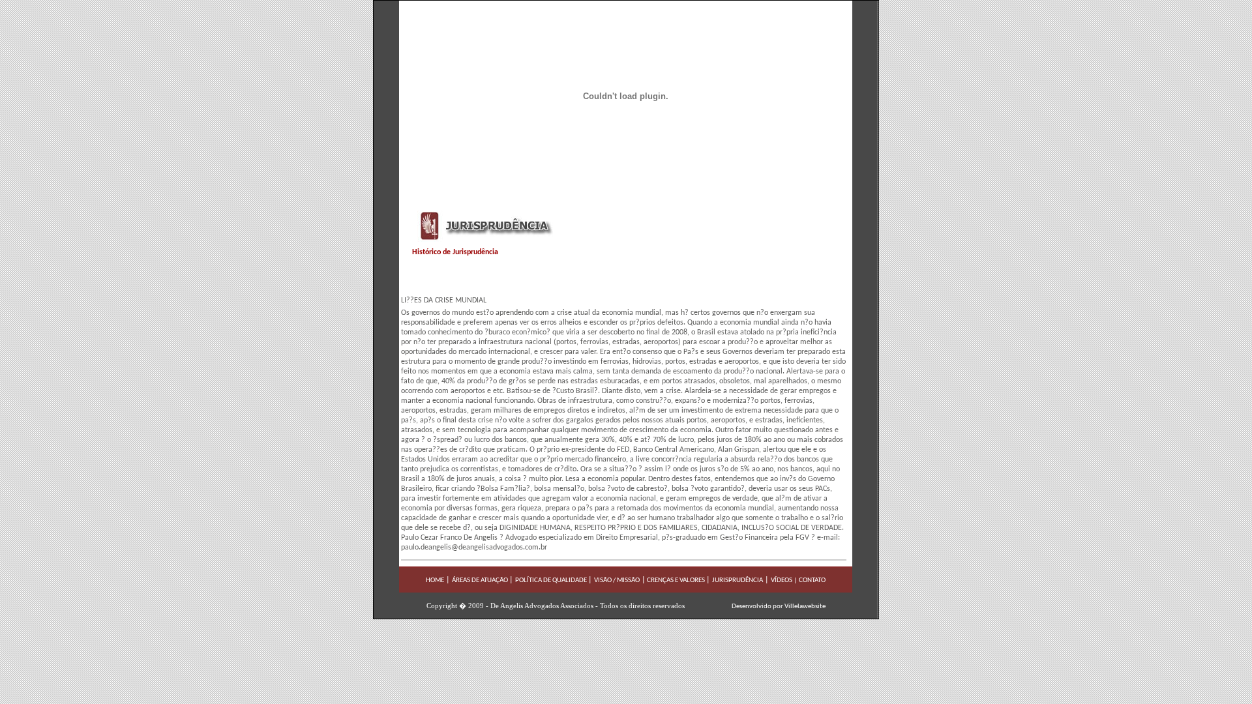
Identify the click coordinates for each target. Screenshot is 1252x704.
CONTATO (812, 580)
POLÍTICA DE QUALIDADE (551, 580)
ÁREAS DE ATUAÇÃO (480, 580)
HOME (435, 580)
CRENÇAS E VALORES (675, 580)
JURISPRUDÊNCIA (737, 580)
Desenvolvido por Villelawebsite (779, 606)
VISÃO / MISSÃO (617, 580)
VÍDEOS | (784, 580)
